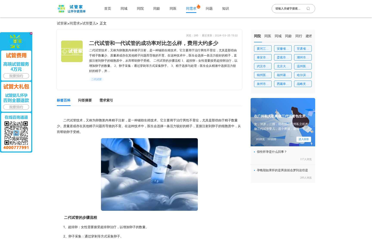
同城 (124, 8)
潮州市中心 (303, 58)
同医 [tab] (267, 36)
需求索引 (106, 100)
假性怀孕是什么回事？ (272, 151)
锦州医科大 (263, 75)
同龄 (156, 8)
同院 (140, 8)
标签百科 (64, 100)
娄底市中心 (283, 58)
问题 (209, 8)
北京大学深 (283, 67)
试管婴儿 (89, 23)
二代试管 (96, 79)
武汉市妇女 (263, 67)
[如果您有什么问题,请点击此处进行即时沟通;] (16, 92)
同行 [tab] (298, 36)
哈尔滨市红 (303, 75)
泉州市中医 (263, 84)
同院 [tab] (257, 36)
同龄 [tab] (288, 36)
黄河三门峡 (263, 49)
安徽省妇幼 (283, 49)
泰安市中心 (263, 58)
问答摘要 (85, 100)
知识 (225, 8)
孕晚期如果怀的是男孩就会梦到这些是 (282, 170)
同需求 (191, 8)
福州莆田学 (283, 75)
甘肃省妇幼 (303, 49)
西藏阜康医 (283, 84)
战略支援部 (303, 84)
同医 (173, 8)
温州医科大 (303, 67)
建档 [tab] (309, 36)
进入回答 (304, 139)
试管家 (62, 23)
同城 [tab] (278, 36)
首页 (107, 8)
